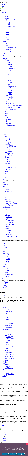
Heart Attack (9, 61)
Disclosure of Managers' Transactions (9, 274)
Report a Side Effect (4, 376)
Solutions (6, 115)
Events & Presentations (6, 253)
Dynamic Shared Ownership (8, 16)
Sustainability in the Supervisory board (9, 224)
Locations (3, 5)
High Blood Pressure (10, 64)
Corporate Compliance (5, 50)
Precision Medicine (8, 333)
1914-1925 (7, 33)
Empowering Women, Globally (8, 352)
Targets (5, 197)
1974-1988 (7, 36)
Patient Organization (7, 360)
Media (2, 238)
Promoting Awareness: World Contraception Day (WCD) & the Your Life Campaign (17, 106)
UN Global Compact (7, 226)
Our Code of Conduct (7, 18)
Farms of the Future (7, 157)
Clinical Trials (9, 87)
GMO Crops (6, 172)
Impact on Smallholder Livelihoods (12, 146)
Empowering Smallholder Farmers (10, 145)
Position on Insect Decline (9, 235)
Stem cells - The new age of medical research (11, 331)
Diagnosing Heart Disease (9, 311)
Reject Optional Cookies (13, 454)
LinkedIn (3, 381)
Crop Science (4, 434)
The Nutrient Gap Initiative (9, 126)
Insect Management (10, 139)
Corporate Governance (5, 272)
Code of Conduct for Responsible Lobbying (11, 202)
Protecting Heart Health (7, 366)
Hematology (6, 315)
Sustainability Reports (7, 199)
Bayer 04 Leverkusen (10, 222)
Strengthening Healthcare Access (10, 103)
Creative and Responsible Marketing (10, 125)
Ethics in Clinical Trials (8, 337)
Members (9, 28)
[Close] (27, 444)
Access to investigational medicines (12, 90)
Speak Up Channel (7, 52)
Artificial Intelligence (10, 91)
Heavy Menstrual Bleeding (9, 327)
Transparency (6, 111)
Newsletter (4, 439)
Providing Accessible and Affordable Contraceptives (14, 107)
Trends (7, 81)
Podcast (5, 177)
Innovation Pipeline (7, 158)
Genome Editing (9, 141)
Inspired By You (6, 59)
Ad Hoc (6, 252)
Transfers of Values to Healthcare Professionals (11, 203)
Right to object (8, 259)
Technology (6, 339)
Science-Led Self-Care (7, 372)
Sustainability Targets (7, 144)
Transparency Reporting (9, 201)
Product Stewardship (7, 168)
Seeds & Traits (7, 140)
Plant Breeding (9, 142)
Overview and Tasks (10, 21)
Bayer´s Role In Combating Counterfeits (10, 166)
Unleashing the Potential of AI (8, 191)
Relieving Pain (8, 117)
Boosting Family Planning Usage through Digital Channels (14, 104)
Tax (5, 223)
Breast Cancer (7, 317)
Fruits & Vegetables (8, 143)
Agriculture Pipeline (7, 189)
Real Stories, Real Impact (7, 17)
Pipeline (6, 335)
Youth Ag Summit (8, 176)
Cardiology (7, 60)
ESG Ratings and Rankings (6, 207)
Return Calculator (7, 270)
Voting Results (7, 261)
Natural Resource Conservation (9, 153)
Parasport (9, 221)
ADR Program (6, 271)
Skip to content (2, 0)
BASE (7, 231)
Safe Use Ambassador (8, 169)
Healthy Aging (8, 76)
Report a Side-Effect (5, 184)
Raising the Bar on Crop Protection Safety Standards (12, 236)
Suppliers (6, 164)
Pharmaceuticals (5, 58)
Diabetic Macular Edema (10, 75)
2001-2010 (7, 37)
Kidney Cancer (9, 69)
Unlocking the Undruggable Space (12, 86)
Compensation (9, 29)
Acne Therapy (9, 80)
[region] (14, 449)
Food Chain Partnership (7, 163)
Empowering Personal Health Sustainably (9, 374)
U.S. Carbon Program (8, 149)
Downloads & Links (8, 49)
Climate (5, 208)
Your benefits (4, 287)
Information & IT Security (8, 51)
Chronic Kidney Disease (9, 73)
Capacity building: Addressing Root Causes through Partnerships (15, 105)
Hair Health (7, 120)
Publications (4, 134)
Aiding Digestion (7, 364)
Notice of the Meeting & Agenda (10, 255)
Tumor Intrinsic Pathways (10, 97)
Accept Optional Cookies (21, 454)
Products (6, 121)
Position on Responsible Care (9, 234)
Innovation (3, 185)
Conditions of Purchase (8, 46)
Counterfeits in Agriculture (8, 165)
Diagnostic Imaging (10, 94)
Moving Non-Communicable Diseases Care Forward (12, 109)
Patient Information (5, 362)
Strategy (6, 196)
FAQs (7, 260)
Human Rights (6, 213)
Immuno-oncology (10, 96)
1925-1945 (7, 34)
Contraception (9, 77)
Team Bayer (6, 20)
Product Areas (4, 182)
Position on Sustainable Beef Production (10, 237)
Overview (4, 242)
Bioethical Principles (8, 232)
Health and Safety (7, 212)
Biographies (7, 39)
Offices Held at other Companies (11, 26)
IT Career (6, 284)
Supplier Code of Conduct (9, 43)
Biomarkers (9, 84)
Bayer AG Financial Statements (8, 265)
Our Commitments (7, 124)
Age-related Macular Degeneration (10, 323)
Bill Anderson (9, 22)
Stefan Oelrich (9, 23)
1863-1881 (7, 32)
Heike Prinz (9, 24)
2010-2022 (7, 38)
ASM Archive (7, 262)
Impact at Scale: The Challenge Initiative (10, 354)
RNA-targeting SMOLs (10, 93)
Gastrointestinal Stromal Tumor (11, 68)
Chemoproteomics (10, 92)
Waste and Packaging (7, 210)
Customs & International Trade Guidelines (11, 47)
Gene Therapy (7, 99)
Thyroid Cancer (9, 72)
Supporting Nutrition (8, 119)
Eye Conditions (8, 74)
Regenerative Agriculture (6, 135)
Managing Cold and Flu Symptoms (9, 368)
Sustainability (6, 101)
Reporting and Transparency (6, 198)
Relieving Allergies (8, 118)
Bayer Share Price (5, 440)
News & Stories (6, 113)
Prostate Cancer (8, 319)
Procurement (4, 41)
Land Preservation (10, 155)
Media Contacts (5, 247)
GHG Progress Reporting (9, 151)
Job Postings (4, 438)
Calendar (4, 53)
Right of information (8, 258)
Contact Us (3, 6)
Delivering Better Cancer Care (9, 110)
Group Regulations (7, 228)
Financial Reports (5, 263)
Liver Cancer (9, 70)
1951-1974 (7, 35)
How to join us (5, 283)
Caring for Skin (8, 116)
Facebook (3, 382)
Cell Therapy (6, 348)
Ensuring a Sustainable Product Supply (9, 358)
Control (5, 275)
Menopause (9, 79)
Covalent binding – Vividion (11, 98)
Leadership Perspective (7, 350)
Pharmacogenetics (10, 83)
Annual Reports (6, 264)
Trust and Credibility (8, 123)
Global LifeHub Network (9, 159)
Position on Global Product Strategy (10, 233)
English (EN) (3, 3)
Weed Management (10, 138)
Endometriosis (9, 78)
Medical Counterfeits (5, 128)
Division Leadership (8, 30)
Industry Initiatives (8, 45)
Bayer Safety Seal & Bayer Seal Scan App (11, 167)
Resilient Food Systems (7, 161)
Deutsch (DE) (3, 4)
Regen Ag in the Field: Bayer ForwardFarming (10, 156)
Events (5, 175)
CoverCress (7, 148)
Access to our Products (7, 214)
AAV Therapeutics (10, 82)
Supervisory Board (8, 27)
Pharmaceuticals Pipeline (7, 190)
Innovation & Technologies (6, 329)
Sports (7, 219)
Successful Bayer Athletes (11, 220)
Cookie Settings (5, 453)
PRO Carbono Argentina (9, 150)
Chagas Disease (9, 108)
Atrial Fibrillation (10, 66)
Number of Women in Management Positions (11, 19)
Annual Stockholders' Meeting (8, 254)
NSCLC (7, 321)
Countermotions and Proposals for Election (11, 256)
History (5, 31)
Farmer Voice (4, 133)
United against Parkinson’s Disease (12, 85)
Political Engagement (7, 206)
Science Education (10, 216)
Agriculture (3, 129)
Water (8, 154)
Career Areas (6, 282)
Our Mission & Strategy (7, 15)
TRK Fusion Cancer (10, 71)
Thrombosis (9, 62)
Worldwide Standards (11, 88)
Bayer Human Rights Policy (9, 229)
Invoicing (7, 48)
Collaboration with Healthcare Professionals (13, 204)
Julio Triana (9, 25)
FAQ (8, 89)
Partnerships (7, 122)
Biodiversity (6, 152)
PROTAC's (7, 341)
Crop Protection (8, 137)
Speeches (4, 244)
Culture (7, 218)
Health (2, 54)
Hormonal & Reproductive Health (9, 325)
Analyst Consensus (7, 268)
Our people (4, 285)
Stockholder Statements (9, 257)
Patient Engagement (8, 112)
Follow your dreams (7, 286)
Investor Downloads (5, 266)
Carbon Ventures (7, 147)
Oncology (7, 67)
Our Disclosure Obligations (11, 205)
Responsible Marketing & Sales (9, 230)
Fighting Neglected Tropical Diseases (9, 356)
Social (4, 211)
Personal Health (5, 114)
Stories (4, 243)
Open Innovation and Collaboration (7, 192)
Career (2, 278)
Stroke (7, 313)
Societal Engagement (7, 215)
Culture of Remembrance (9, 217)
